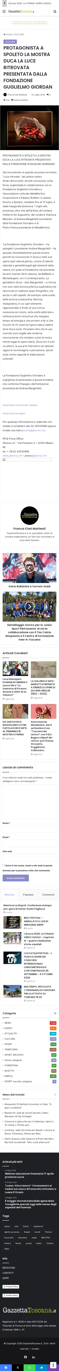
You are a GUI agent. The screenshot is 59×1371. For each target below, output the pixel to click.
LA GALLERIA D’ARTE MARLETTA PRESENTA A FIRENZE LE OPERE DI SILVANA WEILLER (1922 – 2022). (43, 687)
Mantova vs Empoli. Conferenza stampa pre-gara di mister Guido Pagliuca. (27, 907)
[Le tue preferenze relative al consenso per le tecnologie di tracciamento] (53, 1365)
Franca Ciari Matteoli (17, 94)
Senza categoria (13, 1060)
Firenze (48, 1232)
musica (7, 1243)
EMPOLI (9, 1076)
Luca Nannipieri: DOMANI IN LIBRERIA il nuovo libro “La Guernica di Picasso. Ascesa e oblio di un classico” (15, 687)
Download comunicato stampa (20, 405)
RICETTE (9, 1070)
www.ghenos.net (12, 455)
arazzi (7, 1226)
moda (34, 1237)
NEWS (8, 1023)
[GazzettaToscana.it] (21, 11)
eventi (37, 1232)
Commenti (48, 894)
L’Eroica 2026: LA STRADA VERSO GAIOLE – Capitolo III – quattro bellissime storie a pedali (39, 939)
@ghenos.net (39, 455)
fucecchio (8, 1237)
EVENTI (8, 1028)
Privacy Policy (12, 1286)
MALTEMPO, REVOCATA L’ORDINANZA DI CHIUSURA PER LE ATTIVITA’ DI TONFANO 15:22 (39, 992)
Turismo (49, 1243)
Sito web (7, 851)
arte (16, 1226)
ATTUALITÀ (11, 1033)
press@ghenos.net (34, 430)
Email (6, 837)
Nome (6, 823)
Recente (9, 894)
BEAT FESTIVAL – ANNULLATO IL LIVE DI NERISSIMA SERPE (36, 921)
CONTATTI (8, 1273)
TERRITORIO (11, 1049)
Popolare (28, 894)
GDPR (5, 1278)
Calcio (26, 1226)
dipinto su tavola (11, 1232)
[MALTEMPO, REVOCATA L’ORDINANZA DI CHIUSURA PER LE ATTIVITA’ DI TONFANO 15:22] (12, 991)
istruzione (22, 1237)
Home (8, 34)
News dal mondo (14, 1094)
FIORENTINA (11, 1065)
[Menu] (4, 12)
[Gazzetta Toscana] (29, 22)
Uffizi (6, 1249)
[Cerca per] (55, 12)
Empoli (27, 1232)
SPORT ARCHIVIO (14, 1054)
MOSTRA (45, 1237)
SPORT (8, 1044)
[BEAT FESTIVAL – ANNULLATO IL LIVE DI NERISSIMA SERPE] (12, 922)
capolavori (38, 1226)
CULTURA (19, 34)
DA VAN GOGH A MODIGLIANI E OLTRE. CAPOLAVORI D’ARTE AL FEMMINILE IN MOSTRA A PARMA (15, 728)
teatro (39, 1243)
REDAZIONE (8, 1267)
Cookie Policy (12, 1295)
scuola (29, 1243)
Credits (35, 1348)
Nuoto (18, 1243)
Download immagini (14, 413)
